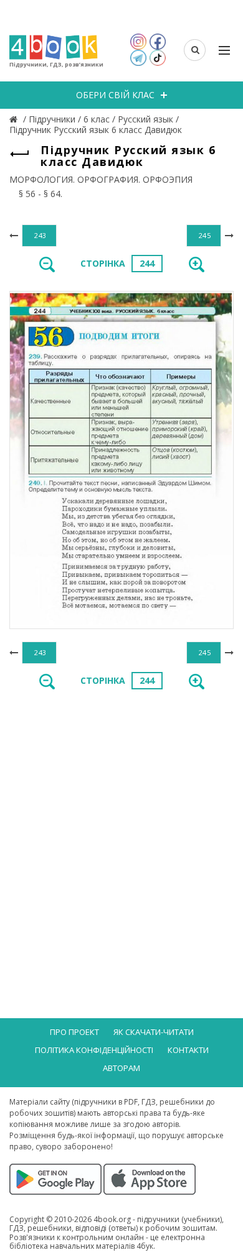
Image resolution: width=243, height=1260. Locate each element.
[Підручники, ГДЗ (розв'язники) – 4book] (15, 119)
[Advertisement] (121, 830)
